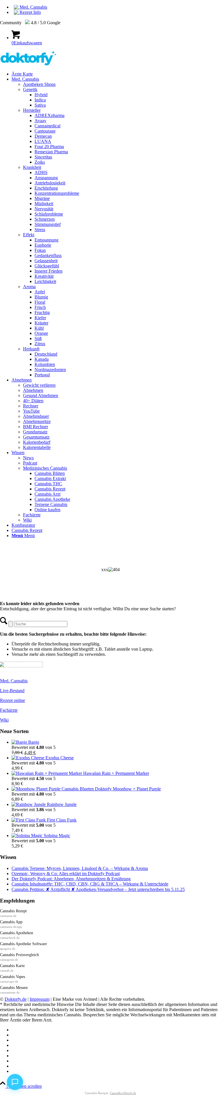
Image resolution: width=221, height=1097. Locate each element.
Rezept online (12, 700)
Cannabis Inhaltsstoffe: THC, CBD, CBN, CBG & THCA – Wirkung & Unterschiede (90, 883)
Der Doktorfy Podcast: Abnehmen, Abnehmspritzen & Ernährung (71, 878)
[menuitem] (116, 7)
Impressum (39, 999)
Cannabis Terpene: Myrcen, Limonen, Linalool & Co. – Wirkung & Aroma (80, 868)
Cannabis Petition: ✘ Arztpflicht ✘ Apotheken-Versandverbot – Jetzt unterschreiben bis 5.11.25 (98, 889)
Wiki (4, 720)
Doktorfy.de (15, 999)
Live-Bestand (12, 690)
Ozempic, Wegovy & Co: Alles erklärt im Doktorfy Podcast (66, 873)
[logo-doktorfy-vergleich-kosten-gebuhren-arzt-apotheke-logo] (28, 64)
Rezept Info (29, 12)
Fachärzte (9, 710)
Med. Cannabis (32, 7)
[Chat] (15, 1082)
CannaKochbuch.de (123, 1093)
